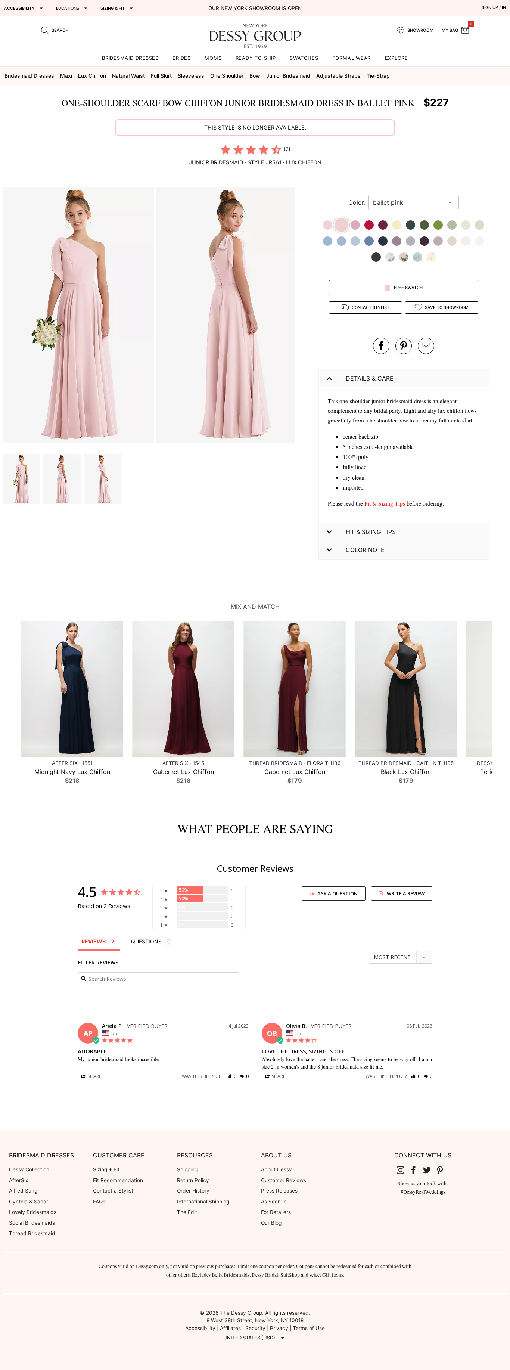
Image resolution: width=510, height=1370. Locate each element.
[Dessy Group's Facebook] (416, 1169)
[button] (79, 316)
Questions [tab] (146, 941)
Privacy (279, 1328)
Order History (193, 1191)
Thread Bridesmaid (32, 1233)
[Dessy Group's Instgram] (403, 1169)
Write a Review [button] (406, 893)
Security (255, 1328)
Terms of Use (309, 1328)
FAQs (99, 1202)
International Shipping (203, 1202)
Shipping (187, 1169)
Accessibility (200, 1328)
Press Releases (279, 1191)
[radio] (225, 149)
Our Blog (271, 1223)
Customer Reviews (283, 1180)
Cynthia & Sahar (28, 1202)
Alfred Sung (23, 1191)
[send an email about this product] (426, 346)
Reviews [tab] (93, 941)
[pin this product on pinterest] (403, 346)
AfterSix (18, 1180)
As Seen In (274, 1202)
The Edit (187, 1212)
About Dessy (276, 1169)
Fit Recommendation (118, 1180)
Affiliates (230, 1328)
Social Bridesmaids (32, 1223)
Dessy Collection (29, 1169)
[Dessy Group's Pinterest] (443, 1169)
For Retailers (276, 1212)
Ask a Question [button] (337, 893)
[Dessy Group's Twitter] (429, 1169)
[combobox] (408, 202)
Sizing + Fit (106, 1169)
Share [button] (94, 1076)
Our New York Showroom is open (255, 8)
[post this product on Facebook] (381, 346)
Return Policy (193, 1180)
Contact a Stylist (113, 1191)
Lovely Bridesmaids (32, 1212)
